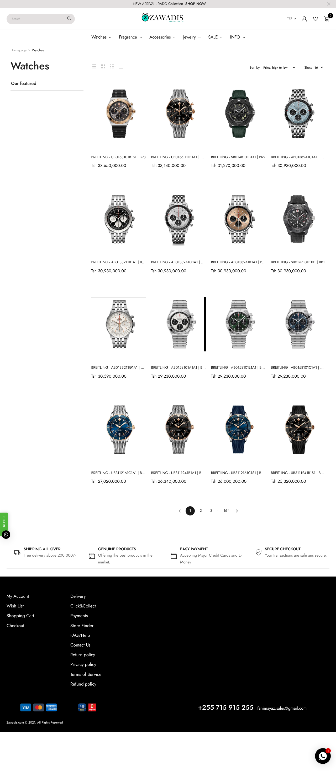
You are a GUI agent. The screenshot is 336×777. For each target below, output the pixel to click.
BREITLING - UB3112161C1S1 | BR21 (239, 473)
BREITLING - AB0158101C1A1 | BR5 (299, 367)
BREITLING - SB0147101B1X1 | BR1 (298, 262)
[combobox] (41, 19)
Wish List (15, 606)
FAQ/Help (80, 635)
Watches (99, 37)
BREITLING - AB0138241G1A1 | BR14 (180, 262)
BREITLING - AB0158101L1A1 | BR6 (238, 367)
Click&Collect (83, 606)
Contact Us (80, 645)
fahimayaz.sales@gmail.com (282, 708)
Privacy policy (83, 664)
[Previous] (179, 510)
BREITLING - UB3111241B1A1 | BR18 (179, 473)
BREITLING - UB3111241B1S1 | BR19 (299, 473)
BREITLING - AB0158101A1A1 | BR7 (179, 367)
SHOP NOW (195, 4)
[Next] (237, 510)
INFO (236, 37)
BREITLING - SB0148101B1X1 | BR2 (238, 157)
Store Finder (81, 625)
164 (226, 510)
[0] (326, 18)
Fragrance (128, 37)
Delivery (78, 596)
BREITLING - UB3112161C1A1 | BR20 (119, 473)
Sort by (255, 67)
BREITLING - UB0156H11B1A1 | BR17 (179, 157)
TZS (289, 18)
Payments (79, 616)
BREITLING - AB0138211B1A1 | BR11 (119, 262)
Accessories (160, 37)
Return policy (82, 655)
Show (308, 67)
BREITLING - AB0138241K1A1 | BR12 (239, 262)
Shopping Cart (20, 616)
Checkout (15, 625)
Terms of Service (85, 674)
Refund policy (83, 684)
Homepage (18, 50)
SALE (213, 37)
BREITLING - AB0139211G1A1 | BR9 (119, 367)
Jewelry (190, 37)
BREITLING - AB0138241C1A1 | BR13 (299, 157)
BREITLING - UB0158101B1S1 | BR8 (118, 157)
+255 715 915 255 (225, 707)
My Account (18, 596)
